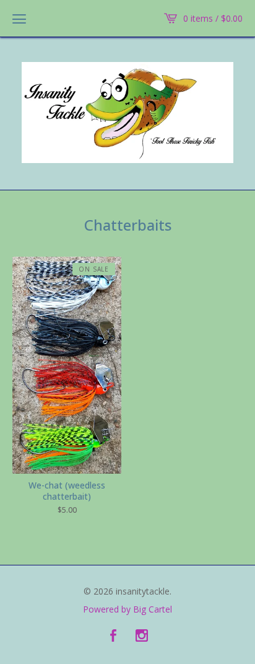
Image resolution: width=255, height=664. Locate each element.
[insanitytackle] (127, 112)
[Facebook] (113, 636)
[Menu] (19, 18)
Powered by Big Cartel (127, 609)
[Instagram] (142, 636)
